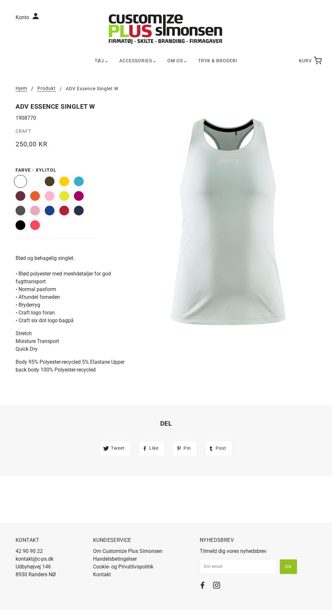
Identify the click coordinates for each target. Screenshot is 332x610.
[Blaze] (79, 210)
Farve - (36, 170)
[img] (202, 586)
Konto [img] (23, 17)
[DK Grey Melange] (20, 210)
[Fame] (79, 196)
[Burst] (49, 210)
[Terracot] (49, 181)
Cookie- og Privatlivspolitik (123, 567)
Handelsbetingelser (115, 559)
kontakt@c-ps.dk (34, 559)
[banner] (166, 29)
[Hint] (49, 196)
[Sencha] (64, 181)
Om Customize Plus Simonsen (127, 551)
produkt (46, 88)
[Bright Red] (64, 210)
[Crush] (35, 225)
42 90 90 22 (29, 551)
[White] (35, 181)
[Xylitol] (20, 181)
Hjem (21, 88)
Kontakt (102, 574)
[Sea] (79, 181)
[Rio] (20, 196)
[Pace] (35, 196)
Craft (23, 131)
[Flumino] (64, 196)
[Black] (20, 225)
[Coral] (35, 210)
